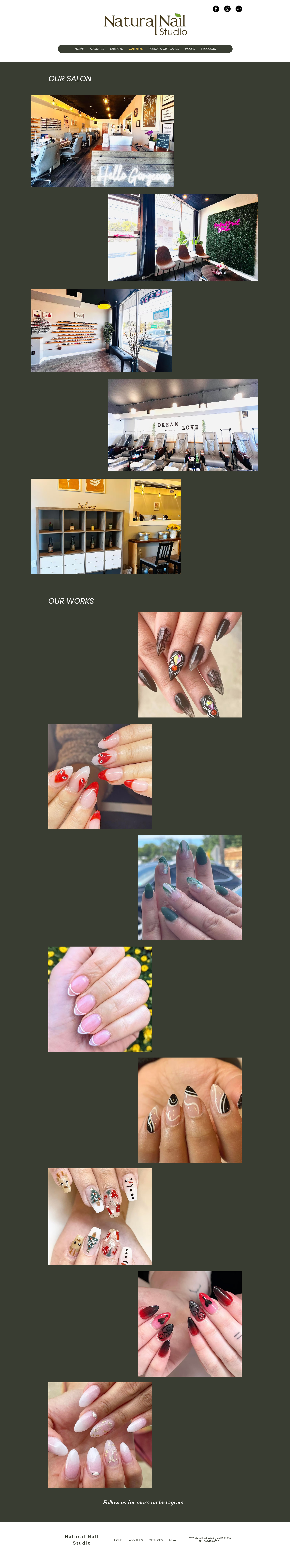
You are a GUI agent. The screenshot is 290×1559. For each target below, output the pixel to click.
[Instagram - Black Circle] (227, 9)
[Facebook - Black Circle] (216, 9)
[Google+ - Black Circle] (239, 9)
